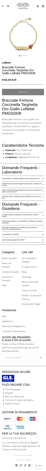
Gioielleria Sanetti (26, 455)
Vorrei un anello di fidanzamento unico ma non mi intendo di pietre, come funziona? (22, 191)
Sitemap (26, 276)
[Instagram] (20, 465)
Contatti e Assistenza (13, 331)
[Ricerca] (8, 6)
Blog (24, 272)
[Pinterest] (29, 465)
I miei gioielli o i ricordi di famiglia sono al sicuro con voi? (21, 178)
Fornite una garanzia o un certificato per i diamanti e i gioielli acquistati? (22, 222)
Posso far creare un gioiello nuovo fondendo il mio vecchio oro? (21, 197)
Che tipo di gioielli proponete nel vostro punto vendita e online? (20, 215)
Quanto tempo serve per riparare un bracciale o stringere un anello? (22, 184)
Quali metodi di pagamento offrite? (13, 240)
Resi (4, 316)
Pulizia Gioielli (29, 290)
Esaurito (23, 92)
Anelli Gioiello (9, 258)
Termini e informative (14, 438)
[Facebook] (16, 465)
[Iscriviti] (40, 357)
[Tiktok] (25, 465)
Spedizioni (8, 321)
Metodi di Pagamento (14, 326)
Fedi (4, 285)
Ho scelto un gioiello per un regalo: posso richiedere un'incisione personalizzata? (19, 228)
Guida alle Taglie (31, 304)
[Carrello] (43, 6)
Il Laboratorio (29, 267)
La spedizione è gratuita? (10, 234)
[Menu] (3, 6)
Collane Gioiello (10, 272)
